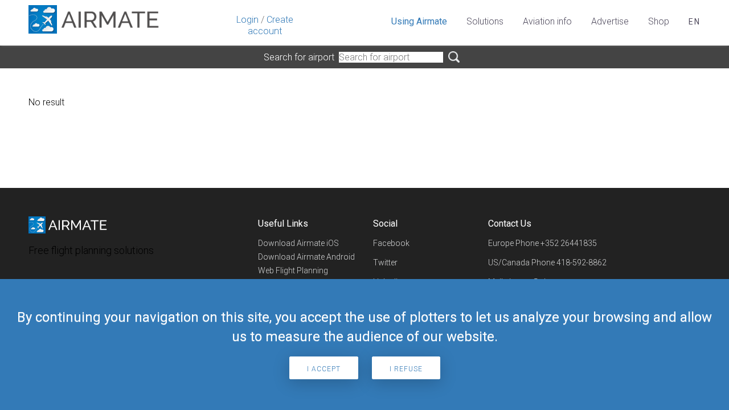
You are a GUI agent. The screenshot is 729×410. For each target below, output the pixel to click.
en (695, 21)
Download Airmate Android (306, 256)
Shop (658, 21)
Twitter (385, 262)
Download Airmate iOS (298, 243)
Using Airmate (419, 21)
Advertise (610, 21)
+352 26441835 (568, 243)
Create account (270, 25)
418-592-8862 (581, 262)
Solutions (484, 21)
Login (247, 19)
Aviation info (547, 21)
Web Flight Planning (293, 270)
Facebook (391, 243)
